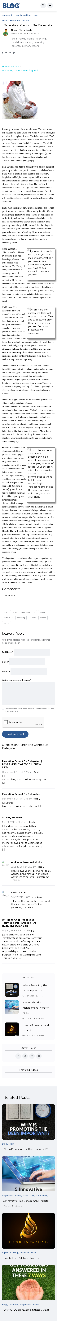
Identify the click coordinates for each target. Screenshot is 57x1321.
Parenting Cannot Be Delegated (21, 794)
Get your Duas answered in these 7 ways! (26, 1310)
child (14, 38)
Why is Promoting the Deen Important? (25, 1149)
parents (16, 46)
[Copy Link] (14, 52)
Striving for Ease (12, 817)
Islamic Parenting (36, 38)
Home (5, 66)
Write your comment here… (16, 680)
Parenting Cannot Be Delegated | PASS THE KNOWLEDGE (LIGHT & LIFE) (22, 764)
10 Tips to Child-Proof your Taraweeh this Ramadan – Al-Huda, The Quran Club (19, 922)
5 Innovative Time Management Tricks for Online (36, 1007)
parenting (39, 42)
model (15, 42)
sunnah (26, 46)
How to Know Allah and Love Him (21, 1258)
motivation (26, 42)
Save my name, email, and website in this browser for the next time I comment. (29, 710)
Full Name (7, 652)
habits (22, 38)
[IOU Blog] (11, 5)
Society (15, 66)
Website (6, 671)
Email (5, 662)
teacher (36, 46)
